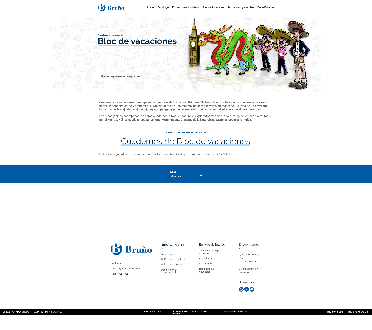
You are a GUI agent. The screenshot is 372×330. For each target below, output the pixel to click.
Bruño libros (205, 258)
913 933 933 (119, 274)
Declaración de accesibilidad (169, 271)
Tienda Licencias (213, 7)
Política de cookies (171, 264)
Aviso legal (167, 254)
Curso (173, 172)
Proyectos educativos (185, 7)
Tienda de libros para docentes (210, 252)
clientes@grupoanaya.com (125, 268)
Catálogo (163, 7)
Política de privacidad (173, 259)
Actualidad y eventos (241, 7)
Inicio (150, 7)
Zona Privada (265, 7)
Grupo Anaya (206, 263)
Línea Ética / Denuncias (16, 312)
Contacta (116, 263)
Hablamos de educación (206, 270)
